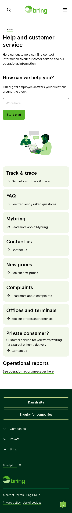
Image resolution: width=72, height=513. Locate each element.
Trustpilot (10, 465)
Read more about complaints (32, 296)
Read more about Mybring (30, 227)
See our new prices (25, 273)
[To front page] (36, 10)
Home (10, 29)
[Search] (9, 9)
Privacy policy (12, 502)
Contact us (19, 250)
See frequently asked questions (34, 204)
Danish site (36, 402)
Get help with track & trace (31, 181)
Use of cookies (32, 502)
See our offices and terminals (32, 319)
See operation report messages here (28, 371)
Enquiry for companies (36, 415)
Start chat (13, 115)
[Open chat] (63, 504)
